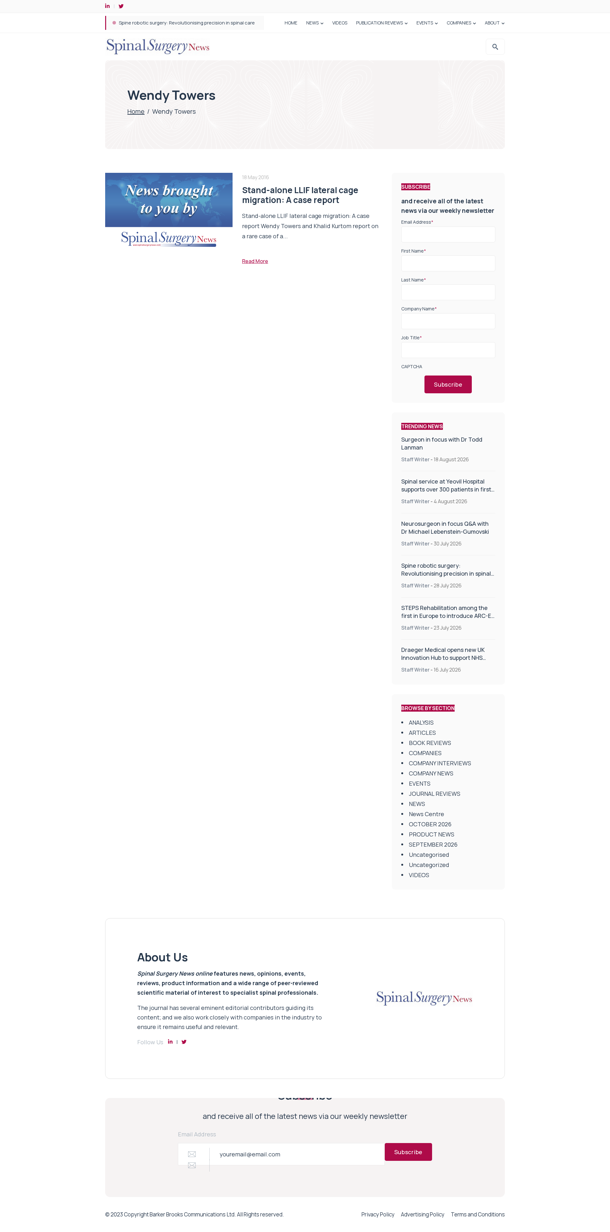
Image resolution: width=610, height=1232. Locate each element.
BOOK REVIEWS (430, 743)
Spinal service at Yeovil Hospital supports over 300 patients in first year (446, 489)
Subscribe (448, 384)
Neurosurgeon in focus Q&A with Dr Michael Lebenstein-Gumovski (445, 527)
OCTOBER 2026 (430, 824)
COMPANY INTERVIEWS (440, 763)
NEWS (312, 23)
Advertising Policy (422, 1214)
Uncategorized (429, 865)
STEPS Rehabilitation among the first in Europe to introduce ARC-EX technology (448, 615)
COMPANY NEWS (431, 773)
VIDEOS (339, 23)
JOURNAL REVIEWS (434, 793)
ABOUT (492, 23)
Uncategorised (429, 854)
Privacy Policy (378, 1214)
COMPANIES (459, 23)
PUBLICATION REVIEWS (379, 23)
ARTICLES (422, 732)
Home (136, 111)
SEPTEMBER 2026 (433, 844)
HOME (291, 23)
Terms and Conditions (478, 1214)
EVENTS (425, 23)
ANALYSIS (421, 722)
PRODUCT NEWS (431, 834)
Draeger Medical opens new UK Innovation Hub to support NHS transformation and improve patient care (443, 661)
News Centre (426, 814)
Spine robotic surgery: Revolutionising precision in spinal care (187, 22)
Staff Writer (415, 459)
